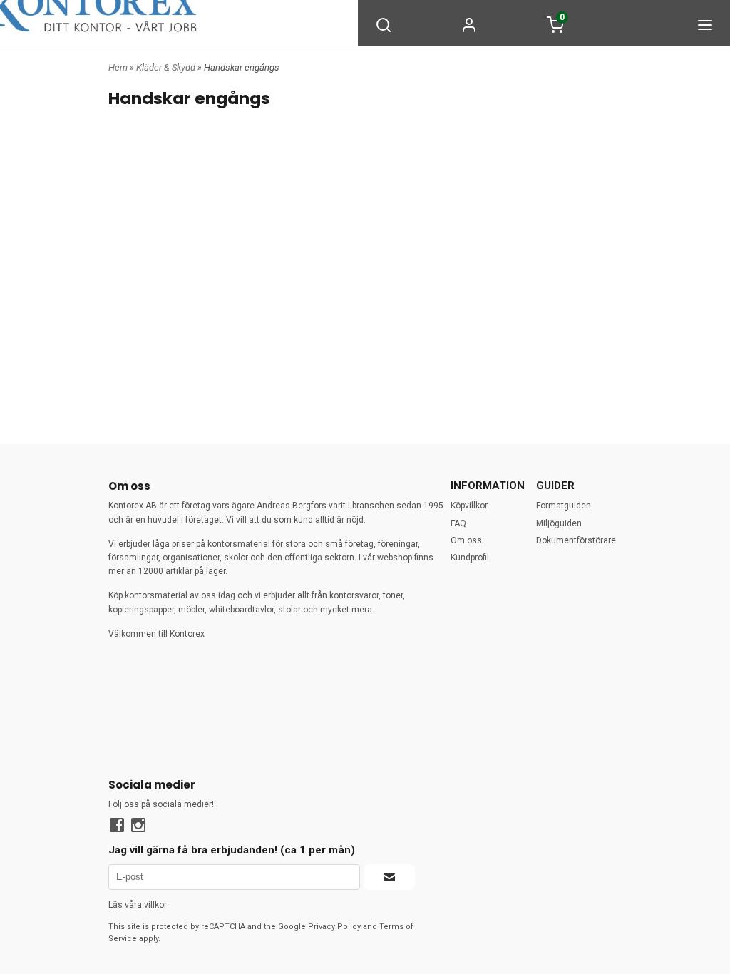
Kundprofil (470, 558)
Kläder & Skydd (166, 67)
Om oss (466, 540)
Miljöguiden (559, 523)
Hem (118, 67)
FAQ (458, 523)
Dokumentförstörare (576, 540)
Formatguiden (563, 506)
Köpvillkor (469, 506)
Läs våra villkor (137, 905)
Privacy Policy (334, 926)
